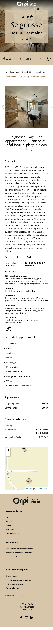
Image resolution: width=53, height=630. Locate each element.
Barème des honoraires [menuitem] (14, 584)
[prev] (2, 107)
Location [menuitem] (8, 521)
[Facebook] (21, 617)
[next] (50, 107)
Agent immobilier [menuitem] (12, 557)
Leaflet (30, 488)
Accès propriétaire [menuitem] (12, 533)
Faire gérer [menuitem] (9, 529)
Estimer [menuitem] (8, 525)
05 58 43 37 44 (26, 609)
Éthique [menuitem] (8, 561)
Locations (14, 72)
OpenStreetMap (41, 488)
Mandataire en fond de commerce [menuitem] (18, 553)
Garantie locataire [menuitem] (12, 576)
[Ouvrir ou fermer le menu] (7, 4)
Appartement (41, 72)
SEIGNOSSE (27, 72)
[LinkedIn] (32, 617)
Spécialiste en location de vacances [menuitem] (19, 549)
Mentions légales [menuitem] (12, 588)
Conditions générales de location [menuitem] (18, 580)
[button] (24, 449)
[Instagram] (26, 617)
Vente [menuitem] (7, 517)
